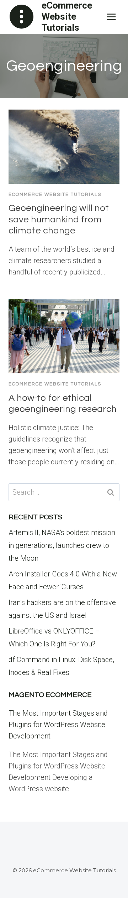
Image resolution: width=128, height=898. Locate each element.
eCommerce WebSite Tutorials (55, 194)
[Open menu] (111, 16)
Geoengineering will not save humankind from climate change (59, 219)
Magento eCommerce (50, 694)
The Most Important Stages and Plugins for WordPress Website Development (58, 724)
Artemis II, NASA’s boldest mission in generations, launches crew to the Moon (62, 545)
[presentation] (64, 147)
